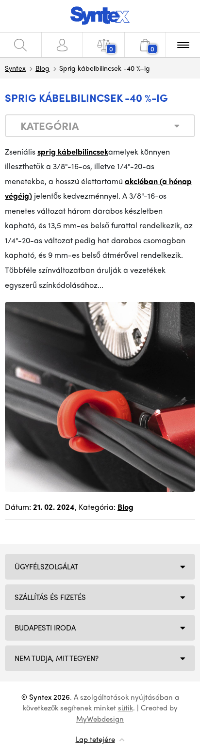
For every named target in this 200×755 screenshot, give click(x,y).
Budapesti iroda (45, 627)
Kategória (49, 125)
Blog (42, 68)
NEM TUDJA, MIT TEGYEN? (57, 658)
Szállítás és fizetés (50, 597)
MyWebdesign (100, 718)
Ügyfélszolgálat (46, 566)
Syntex (15, 68)
